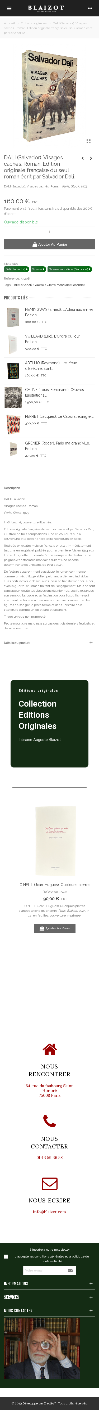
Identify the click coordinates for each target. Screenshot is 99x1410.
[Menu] (9, 8)
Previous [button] (26, 899)
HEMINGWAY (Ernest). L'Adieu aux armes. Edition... (59, 312)
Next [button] (83, 899)
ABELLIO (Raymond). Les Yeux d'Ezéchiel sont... (51, 366)
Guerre (39, 285)
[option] (54, 867)
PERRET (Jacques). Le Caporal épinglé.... (59, 416)
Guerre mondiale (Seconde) (64, 285)
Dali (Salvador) (22, 285)
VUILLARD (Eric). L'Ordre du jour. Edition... (53, 339)
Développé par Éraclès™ (39, 1403)
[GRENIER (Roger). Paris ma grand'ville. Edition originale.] (13, 451)
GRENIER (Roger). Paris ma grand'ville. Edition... (57, 446)
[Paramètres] (90, 8)
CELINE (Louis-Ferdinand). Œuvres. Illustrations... (55, 392)
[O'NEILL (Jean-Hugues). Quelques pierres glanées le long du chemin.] (54, 840)
